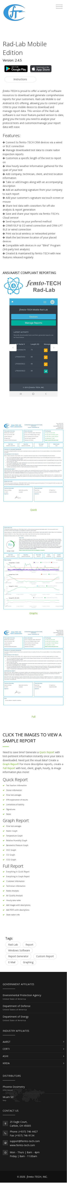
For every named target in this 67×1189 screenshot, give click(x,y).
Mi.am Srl (8, 1097)
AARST (7, 1041)
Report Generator (18, 956)
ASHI (5, 1056)
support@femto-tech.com (25, 1141)
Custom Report (45, 956)
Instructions (20, 79)
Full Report (9, 768)
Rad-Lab (13, 944)
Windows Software (19, 950)
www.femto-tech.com (22, 1145)
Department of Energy (16, 1016)
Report (29, 944)
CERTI (6, 1049)
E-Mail (11, 962)
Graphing (28, 962)
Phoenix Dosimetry (14, 1086)
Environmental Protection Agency (22, 995)
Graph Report (10, 764)
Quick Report (46, 752)
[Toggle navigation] (59, 6)
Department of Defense (16, 1006)
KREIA (6, 1063)
